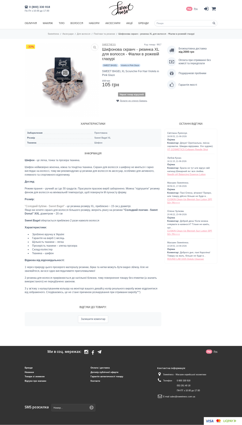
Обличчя (31, 23)
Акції (129, 23)
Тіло (62, 23)
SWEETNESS (109, 44)
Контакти (95, 381)
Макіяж (48, 23)
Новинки (29, 372)
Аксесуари (112, 23)
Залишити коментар (93, 319)
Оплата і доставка (100, 368)
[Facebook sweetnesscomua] (93, 353)
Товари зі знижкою (35, 376)
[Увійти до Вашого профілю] (206, 9)
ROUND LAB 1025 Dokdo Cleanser (185, 259)
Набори (94, 23)
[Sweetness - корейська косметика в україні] (121, 8)
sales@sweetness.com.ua (182, 396)
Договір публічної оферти (104, 372)
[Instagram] (86, 353)
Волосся (76, 23)
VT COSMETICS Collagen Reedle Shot (187, 149)
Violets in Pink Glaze (130, 65)
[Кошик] (213, 9)
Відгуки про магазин (35, 381)
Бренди (143, 23)
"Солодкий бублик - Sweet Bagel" (45, 206)
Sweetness (54, 33)
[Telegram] (99, 352)
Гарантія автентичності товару (107, 376)
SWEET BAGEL (110, 65)
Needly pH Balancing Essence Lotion (186, 174)
